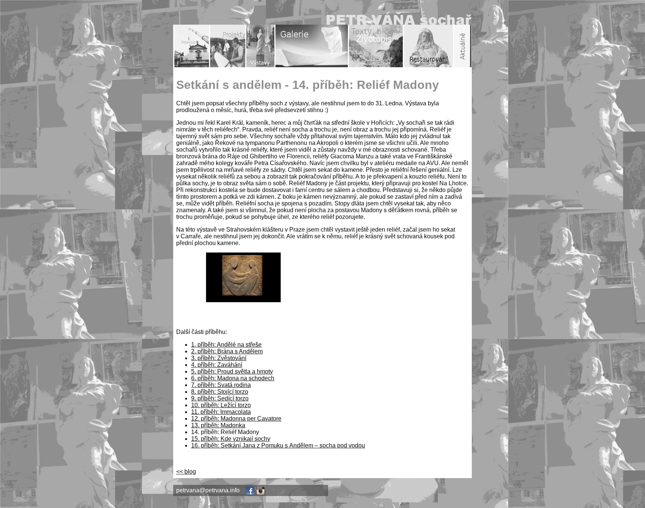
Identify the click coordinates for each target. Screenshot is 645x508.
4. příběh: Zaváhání (216, 365)
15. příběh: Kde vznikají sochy (230, 439)
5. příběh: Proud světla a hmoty (232, 371)
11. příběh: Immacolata (221, 412)
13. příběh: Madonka (218, 425)
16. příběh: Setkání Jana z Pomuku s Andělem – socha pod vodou (278, 445)
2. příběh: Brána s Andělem (227, 351)
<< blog (186, 471)
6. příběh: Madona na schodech (232, 378)
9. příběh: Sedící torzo (220, 398)
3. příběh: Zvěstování (218, 358)
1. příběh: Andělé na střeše (226, 344)
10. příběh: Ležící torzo (221, 405)
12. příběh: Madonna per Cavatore (236, 418)
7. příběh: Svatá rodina (221, 385)
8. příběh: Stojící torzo (219, 391)
